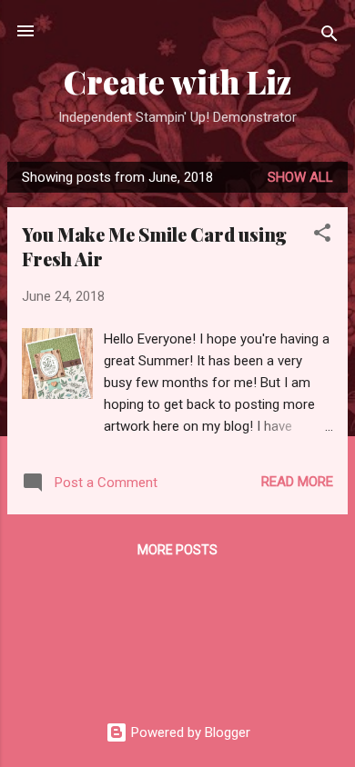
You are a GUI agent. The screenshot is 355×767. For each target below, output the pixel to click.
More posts (177, 550)
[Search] (329, 37)
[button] (322, 236)
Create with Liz (177, 81)
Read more (297, 481)
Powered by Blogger (188, 732)
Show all (300, 177)
